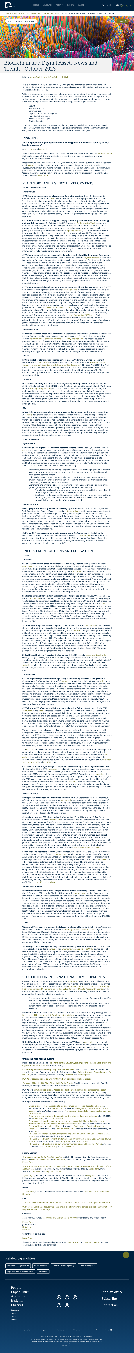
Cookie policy (60, 1330)
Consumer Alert (84, 535)
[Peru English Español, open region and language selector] (117, 5)
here (37, 1131)
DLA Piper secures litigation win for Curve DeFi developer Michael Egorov (56, 1079)
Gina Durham (82, 1141)
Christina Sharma (36, 1126)
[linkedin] (59, 1297)
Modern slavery (78, 1330)
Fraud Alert (95, 1330)
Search (108, 5)
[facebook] (59, 1305)
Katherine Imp (50, 1146)
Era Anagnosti (84, 1074)
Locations (15, 1310)
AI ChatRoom (28, 1191)
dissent (29, 749)
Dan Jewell (91, 1126)
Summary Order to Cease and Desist (80, 929)
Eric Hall (64, 77)
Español (128, 5)
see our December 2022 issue (87, 847)
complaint (77, 630)
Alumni (14, 1319)
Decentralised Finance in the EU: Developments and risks (48, 1015)
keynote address (91, 257)
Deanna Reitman (56, 1118)
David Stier (30, 149)
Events (13, 1316)
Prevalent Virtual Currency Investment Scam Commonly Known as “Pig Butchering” (63, 363)
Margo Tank (35, 77)
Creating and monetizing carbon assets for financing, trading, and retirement (63, 1116)
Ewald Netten (80, 1126)
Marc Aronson (74, 1242)
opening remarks (74, 230)
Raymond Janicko (92, 1242)
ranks (37, 1083)
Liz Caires (36, 1171)
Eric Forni (68, 1074)
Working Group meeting (41, 388)
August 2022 (33, 762)
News (13, 1313)
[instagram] (75, 1297)
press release (90, 1042)
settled (25, 665)
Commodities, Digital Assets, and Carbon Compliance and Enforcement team (69, 1090)
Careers (81, 5)
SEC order (77, 571)
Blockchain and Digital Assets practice (59, 1217)
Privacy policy (44, 1330)
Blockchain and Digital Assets (18, 1266)
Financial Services (40, 1266)
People (36, 5)
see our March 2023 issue (44, 882)
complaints (99, 774)
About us (59, 5)
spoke (53, 198)
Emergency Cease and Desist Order (77, 949)
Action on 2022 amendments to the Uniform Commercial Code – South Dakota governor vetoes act (66, 1202)
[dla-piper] (10, 5)
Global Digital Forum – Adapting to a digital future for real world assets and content (66, 1106)
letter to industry (72, 511)
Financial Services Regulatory (63, 1266)
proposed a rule (104, 153)
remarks (29, 414)
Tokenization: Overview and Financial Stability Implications (56, 338)
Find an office (112, 1292)
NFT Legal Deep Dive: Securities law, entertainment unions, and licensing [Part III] (65, 1144)
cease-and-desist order (96, 655)
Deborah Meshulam (64, 1128)
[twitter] (67, 1297)
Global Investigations (87, 1266)
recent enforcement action (58, 307)
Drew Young (38, 1118)
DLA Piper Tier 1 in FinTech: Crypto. (57, 1083)
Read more (43, 175)
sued (41, 710)
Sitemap (107, 1330)
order (103, 603)
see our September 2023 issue (80, 315)
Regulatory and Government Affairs (20, 1272)
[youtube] (67, 1305)
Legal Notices (69, 1341)
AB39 (24, 450)
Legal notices (27, 1330)
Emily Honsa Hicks (52, 1171)
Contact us (109, 1305)
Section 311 (32, 165)
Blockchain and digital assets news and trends (40, 13)
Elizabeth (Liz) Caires (50, 77)
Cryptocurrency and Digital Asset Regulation (42, 1157)
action (102, 681)
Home (7, 13)
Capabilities (47, 5)
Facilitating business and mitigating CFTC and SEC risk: (48, 1069)
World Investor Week (86, 223)
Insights (70, 5)
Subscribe (109, 1298)
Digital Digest (28, 1175)
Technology (43, 1272)
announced (44, 362)
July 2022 (47, 762)
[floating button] (126, 1255)
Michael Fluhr (55, 1126)
